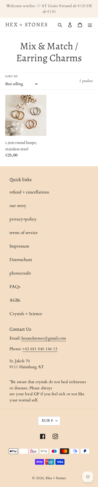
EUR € (47, 420)
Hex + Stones (26, 24)
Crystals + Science (26, 314)
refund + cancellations (29, 192)
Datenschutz (21, 260)
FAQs (15, 287)
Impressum (19, 246)
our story (18, 206)
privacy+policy (23, 219)
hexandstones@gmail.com (43, 338)
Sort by (11, 76)
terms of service (24, 233)
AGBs (15, 300)
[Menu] (90, 24)
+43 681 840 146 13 (40, 349)
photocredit (20, 273)
